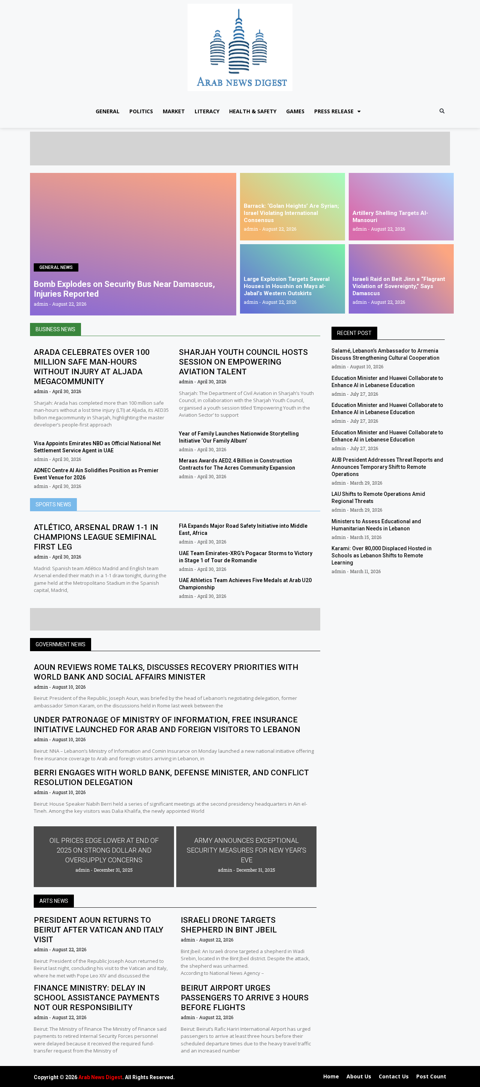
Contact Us (394, 1076)
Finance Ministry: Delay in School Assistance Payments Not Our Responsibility (96, 997)
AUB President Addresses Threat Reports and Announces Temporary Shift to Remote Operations (387, 467)
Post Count (431, 1076)
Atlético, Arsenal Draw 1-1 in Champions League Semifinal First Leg (96, 537)
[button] (442, 111)
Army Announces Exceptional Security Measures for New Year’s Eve (246, 850)
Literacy (207, 111)
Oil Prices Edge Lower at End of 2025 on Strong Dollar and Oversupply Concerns (104, 850)
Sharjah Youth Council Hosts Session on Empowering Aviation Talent (243, 362)
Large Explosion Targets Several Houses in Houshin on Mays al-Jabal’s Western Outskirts (287, 286)
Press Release (334, 111)
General (108, 111)
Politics (141, 111)
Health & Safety (252, 111)
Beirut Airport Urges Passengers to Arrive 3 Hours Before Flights (245, 997)
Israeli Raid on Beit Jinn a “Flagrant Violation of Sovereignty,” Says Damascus (398, 286)
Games (295, 111)
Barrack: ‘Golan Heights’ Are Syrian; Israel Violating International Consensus (291, 213)
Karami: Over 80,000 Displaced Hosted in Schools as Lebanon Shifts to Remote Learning (382, 555)
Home (331, 1076)
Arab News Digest (100, 1077)
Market (174, 111)
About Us (358, 1076)
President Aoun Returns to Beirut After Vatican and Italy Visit (99, 930)
